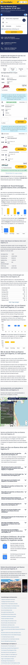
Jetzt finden (21, 89)
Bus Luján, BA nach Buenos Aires (7, 613)
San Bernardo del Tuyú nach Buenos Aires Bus (10, 628)
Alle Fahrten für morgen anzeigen (14, 173)
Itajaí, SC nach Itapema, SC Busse (7, 659)
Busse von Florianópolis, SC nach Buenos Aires (10, 607)
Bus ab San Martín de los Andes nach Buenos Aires (11, 633)
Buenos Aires (13, 399)
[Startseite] (8, 2)
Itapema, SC (23, 399)
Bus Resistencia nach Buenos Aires (8, 626)
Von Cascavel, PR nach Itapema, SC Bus (8, 651)
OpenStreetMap (21, 427)
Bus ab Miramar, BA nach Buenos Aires (8, 615)
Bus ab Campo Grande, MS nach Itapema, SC (9, 649)
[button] (12, 402)
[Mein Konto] (17, 2)
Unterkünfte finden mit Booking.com (11, 29)
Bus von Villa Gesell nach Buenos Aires (8, 642)
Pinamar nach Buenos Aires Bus (7, 619)
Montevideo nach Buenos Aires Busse (8, 617)
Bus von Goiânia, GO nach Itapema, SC (8, 657)
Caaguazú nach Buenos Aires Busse (8, 600)
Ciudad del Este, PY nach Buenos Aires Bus (9, 605)
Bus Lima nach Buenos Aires (6, 611)
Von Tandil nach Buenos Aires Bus (7, 638)
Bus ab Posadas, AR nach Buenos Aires (8, 624)
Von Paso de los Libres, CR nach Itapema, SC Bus (10, 664)
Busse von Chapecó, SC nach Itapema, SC (9, 655)
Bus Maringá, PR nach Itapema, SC (8, 662)
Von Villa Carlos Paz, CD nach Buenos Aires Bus (10, 640)
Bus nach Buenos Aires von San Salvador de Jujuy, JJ (11, 636)
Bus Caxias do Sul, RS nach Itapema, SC (8, 653)
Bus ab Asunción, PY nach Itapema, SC (8, 647)
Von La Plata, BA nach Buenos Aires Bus (8, 609)
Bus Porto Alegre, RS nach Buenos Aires (8, 622)
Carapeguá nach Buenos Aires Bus (7, 602)
